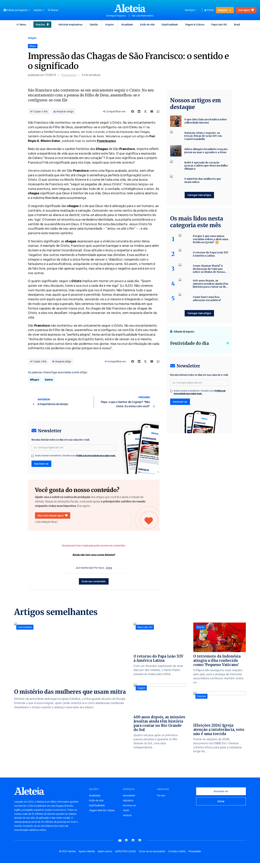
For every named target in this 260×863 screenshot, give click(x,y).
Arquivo (109, 24)
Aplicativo (128, 800)
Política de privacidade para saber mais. (96, 455)
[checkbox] (32, 456)
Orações (40, 24)
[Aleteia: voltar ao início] (130, 8)
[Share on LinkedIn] (139, 111)
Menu (23, 24)
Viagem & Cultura (194, 24)
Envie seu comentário (94, 581)
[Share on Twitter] (145, 111)
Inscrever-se (41, 463)
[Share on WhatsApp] (158, 111)
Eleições (201, 696)
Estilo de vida (147, 24)
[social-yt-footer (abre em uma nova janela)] (120, 840)
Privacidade (194, 851)
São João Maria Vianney (143, 15)
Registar (222, 10)
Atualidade (127, 24)
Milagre (34, 379)
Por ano (161, 795)
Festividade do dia (189, 343)
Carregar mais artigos (199, 195)
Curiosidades (25, 627)
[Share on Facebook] (132, 111)
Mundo (200, 627)
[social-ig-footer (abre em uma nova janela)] (140, 840)
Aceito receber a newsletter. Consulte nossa (75, 455)
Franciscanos (68, 75)
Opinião (94, 24)
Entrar (210, 10)
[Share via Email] (151, 111)
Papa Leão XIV (219, 24)
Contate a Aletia (177, 851)
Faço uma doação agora (50, 515)
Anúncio (127, 815)
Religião (32, 38)
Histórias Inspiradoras (70, 24)
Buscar (54, 10)
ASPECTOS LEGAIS (125, 851)
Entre (109, 567)
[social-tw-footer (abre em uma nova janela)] (133, 840)
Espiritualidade (170, 24)
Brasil (237, 24)
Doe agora (244, 10)
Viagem (141, 688)
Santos (49, 379)
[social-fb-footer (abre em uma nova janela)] (126, 840)
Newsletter (129, 795)
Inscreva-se (129, 805)
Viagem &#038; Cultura (102, 810)
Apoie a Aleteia (87, 851)
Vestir (126, 810)
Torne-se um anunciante (152, 851)
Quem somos (105, 851)
